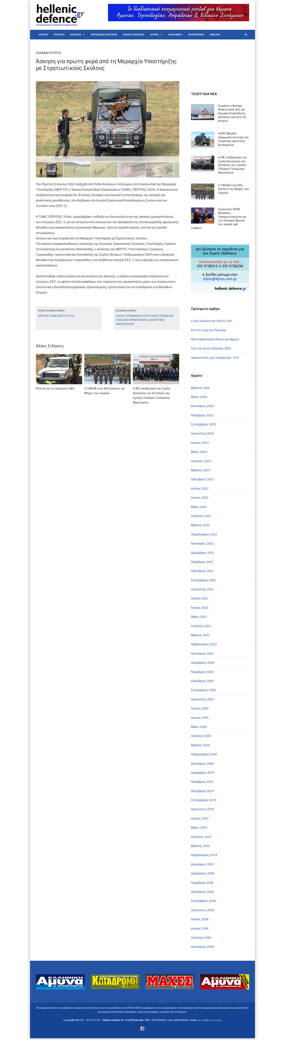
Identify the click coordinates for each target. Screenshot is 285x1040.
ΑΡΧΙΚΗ (43, 34)
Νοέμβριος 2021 (202, 562)
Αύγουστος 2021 (202, 589)
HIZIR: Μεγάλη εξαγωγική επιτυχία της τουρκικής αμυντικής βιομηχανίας (233, 139)
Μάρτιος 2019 (200, 846)
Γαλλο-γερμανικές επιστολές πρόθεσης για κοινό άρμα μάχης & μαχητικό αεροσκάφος (145, 319)
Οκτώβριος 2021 (202, 571)
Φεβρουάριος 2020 (204, 754)
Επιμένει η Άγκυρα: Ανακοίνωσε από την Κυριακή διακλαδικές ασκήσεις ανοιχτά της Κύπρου (232, 113)
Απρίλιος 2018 (201, 937)
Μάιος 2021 (199, 616)
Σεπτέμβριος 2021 (203, 580)
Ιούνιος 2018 (199, 928)
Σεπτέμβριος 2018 (203, 901)
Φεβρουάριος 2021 (204, 644)
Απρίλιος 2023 (201, 461)
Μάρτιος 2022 (200, 525)
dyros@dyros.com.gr (209, 1020)
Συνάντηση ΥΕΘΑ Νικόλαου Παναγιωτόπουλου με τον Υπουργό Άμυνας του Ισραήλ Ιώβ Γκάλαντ (218, 218)
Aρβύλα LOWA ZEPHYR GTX (56, 315)
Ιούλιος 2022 (199, 488)
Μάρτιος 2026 (200, 387)
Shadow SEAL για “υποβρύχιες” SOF (215, 357)
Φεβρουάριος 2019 (204, 855)
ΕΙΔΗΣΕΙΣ (75, 34)
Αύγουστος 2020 (202, 699)
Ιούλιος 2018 (199, 919)
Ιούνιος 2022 (199, 497)
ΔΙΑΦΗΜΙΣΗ (175, 34)
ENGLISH (215, 34)
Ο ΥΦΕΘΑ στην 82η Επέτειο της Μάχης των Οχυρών (233, 189)
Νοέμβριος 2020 (202, 672)
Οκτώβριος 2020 (202, 681)
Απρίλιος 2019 (201, 836)
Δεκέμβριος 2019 (202, 772)
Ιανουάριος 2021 (202, 653)
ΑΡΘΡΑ (154, 34)
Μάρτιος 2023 (200, 470)
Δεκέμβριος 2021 (202, 552)
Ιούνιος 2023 (199, 442)
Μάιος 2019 (199, 827)
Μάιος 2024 (199, 397)
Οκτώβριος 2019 (202, 791)
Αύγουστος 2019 (202, 809)
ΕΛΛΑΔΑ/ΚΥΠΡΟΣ (48, 53)
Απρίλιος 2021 (201, 626)
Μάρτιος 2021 (200, 635)
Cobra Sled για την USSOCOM (211, 321)
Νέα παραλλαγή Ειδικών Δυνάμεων (215, 339)
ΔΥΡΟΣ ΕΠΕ (93, 1020)
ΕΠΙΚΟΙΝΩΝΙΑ (196, 34)
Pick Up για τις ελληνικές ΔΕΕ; (211, 348)
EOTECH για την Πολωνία (208, 330)
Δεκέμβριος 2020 (202, 662)
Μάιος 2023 (199, 451)
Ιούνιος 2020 (199, 717)
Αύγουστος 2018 (202, 910)
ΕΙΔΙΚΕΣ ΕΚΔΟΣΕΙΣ (133, 34)
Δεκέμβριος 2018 (202, 873)
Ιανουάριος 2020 (202, 763)
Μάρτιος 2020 (200, 745)
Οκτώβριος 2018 (202, 891)
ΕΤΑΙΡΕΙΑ (59, 34)
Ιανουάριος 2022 (202, 543)
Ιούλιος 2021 (199, 598)
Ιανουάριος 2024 (202, 406)
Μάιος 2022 (199, 507)
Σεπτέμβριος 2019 (203, 800)
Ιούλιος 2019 (199, 818)
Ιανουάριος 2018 (202, 946)
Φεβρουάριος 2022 (204, 534)
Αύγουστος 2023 (202, 433)
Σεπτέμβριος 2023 (203, 424)
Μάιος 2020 (199, 726)
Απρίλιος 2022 (201, 516)
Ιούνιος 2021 (199, 607)
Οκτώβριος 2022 (202, 479)
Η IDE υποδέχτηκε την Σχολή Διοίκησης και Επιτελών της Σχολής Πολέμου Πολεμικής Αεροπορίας (232, 165)
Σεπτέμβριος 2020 (203, 690)
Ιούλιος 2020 (199, 708)
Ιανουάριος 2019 (202, 864)
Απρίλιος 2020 (201, 736)
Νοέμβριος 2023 (202, 415)
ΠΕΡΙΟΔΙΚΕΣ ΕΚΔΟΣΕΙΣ (104, 34)
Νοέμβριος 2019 (202, 781)
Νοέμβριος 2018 (202, 882)
